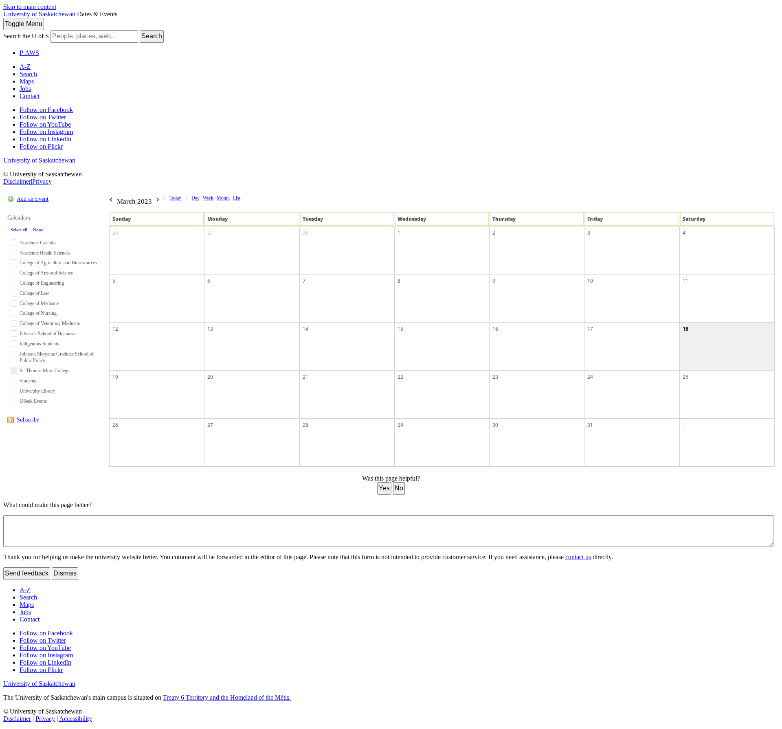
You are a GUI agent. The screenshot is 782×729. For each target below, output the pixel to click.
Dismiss (65, 573)
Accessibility (75, 718)
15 (400, 328)
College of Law (34, 293)
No (399, 488)
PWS (29, 52)
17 (590, 328)
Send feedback (26, 573)
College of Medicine (39, 303)
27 (210, 232)
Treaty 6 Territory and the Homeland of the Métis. (227, 697)
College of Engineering (42, 283)
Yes (384, 488)
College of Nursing (38, 313)
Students (28, 381)
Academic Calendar (38, 243)
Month (223, 197)
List (236, 197)
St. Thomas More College (44, 370)
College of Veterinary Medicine (50, 323)
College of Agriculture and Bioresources (58, 263)
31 (590, 425)
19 (115, 376)
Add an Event (32, 199)
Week (208, 197)
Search (151, 36)
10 (590, 280)
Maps (27, 81)
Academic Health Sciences (45, 253)
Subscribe (28, 420)
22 (400, 376)
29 (400, 425)
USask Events (33, 401)
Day (195, 197)
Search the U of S (26, 36)
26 (115, 232)
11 (685, 280)
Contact (30, 95)
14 (305, 328)
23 (495, 376)
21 (305, 376)
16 (495, 328)
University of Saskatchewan (39, 14)
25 (685, 376)
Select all (19, 229)
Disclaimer (17, 181)
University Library (37, 391)
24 (590, 376)
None (38, 229)
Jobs (25, 88)
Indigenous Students (39, 344)
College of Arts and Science (46, 273)
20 (210, 376)
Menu (23, 23)
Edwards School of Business (47, 333)
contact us (578, 556)
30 (495, 425)
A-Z (25, 66)
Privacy (42, 181)
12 (115, 328)
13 (210, 328)
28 (305, 232)
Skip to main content (29, 6)
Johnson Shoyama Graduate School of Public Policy (57, 357)
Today (175, 197)
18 (685, 328)
